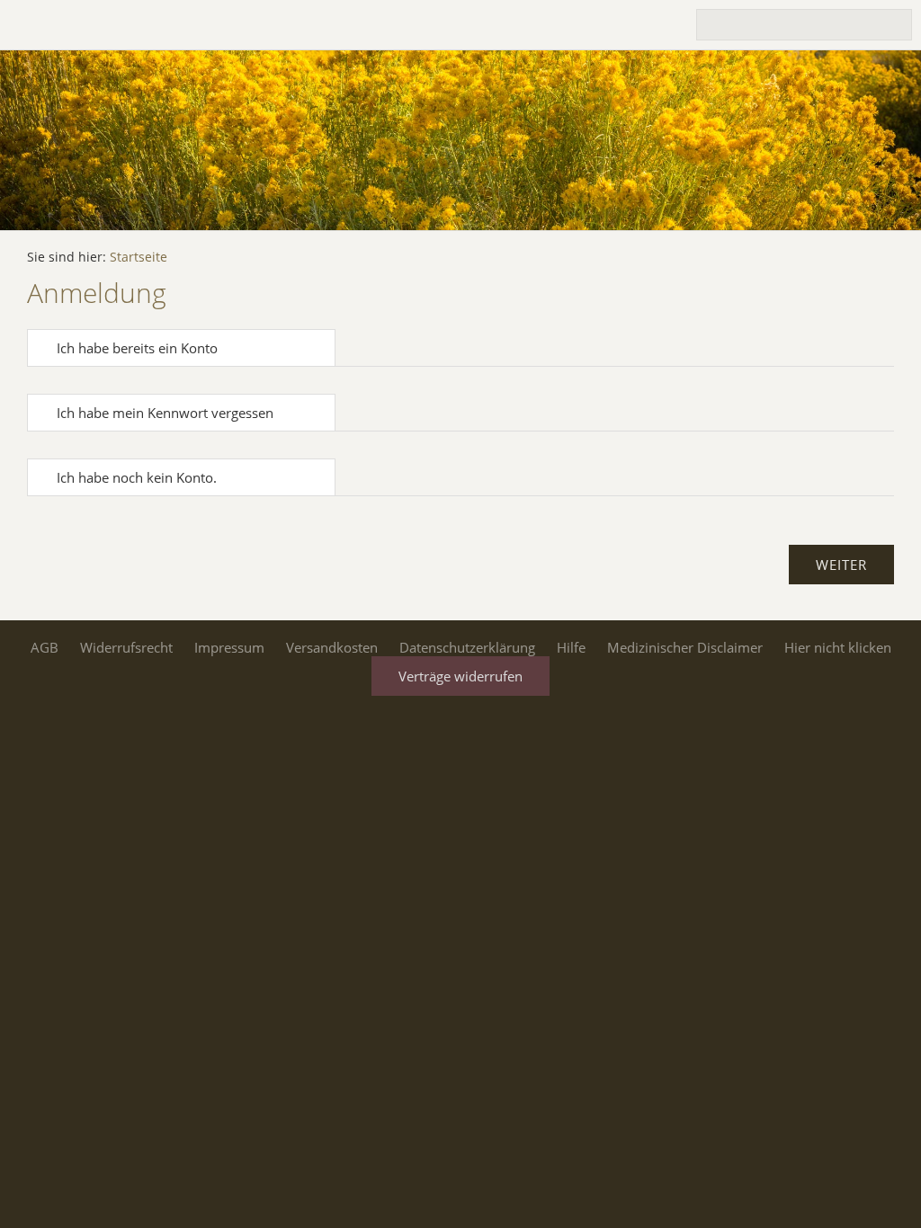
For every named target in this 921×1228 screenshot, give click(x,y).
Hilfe (571, 647)
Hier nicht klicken (837, 647)
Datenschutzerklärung (467, 647)
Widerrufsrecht (126, 647)
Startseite (138, 257)
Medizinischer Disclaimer (685, 647)
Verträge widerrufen (460, 676)
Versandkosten (332, 647)
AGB (44, 647)
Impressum (229, 647)
